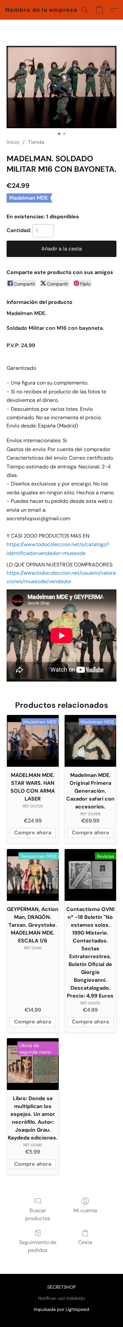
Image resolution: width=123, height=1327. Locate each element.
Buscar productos (37, 1214)
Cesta (85, 1242)
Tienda (36, 142)
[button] (41, 10)
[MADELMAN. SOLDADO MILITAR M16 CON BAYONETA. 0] (61, 87)
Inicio (13, 142)
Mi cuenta (85, 1210)
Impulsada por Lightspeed (61, 1309)
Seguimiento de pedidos (37, 1246)
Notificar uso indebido (61, 1298)
